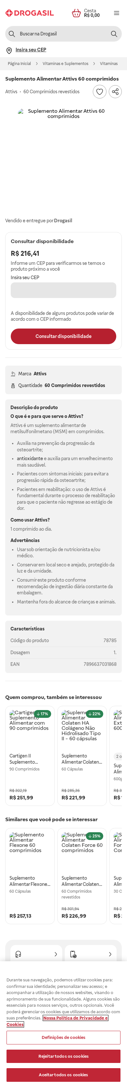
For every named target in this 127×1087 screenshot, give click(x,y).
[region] (63, 1024)
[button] (63, 154)
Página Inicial (19, 63)
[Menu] (116, 13)
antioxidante (30, 458)
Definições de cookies (64, 1037)
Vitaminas (109, 63)
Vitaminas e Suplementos (65, 63)
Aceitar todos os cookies (63, 1074)
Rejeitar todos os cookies (63, 1056)
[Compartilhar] (115, 91)
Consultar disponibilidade (63, 336)
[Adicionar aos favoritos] (99, 91)
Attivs (40, 373)
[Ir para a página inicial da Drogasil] (29, 13)
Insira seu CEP (25, 277)
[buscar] (113, 33)
